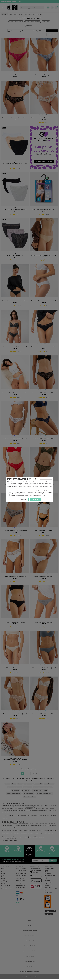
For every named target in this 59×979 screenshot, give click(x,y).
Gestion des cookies (40, 495)
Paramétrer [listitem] (23, 499)
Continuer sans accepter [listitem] (46, 479)
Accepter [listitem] (35, 499)
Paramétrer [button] (30, 492)
